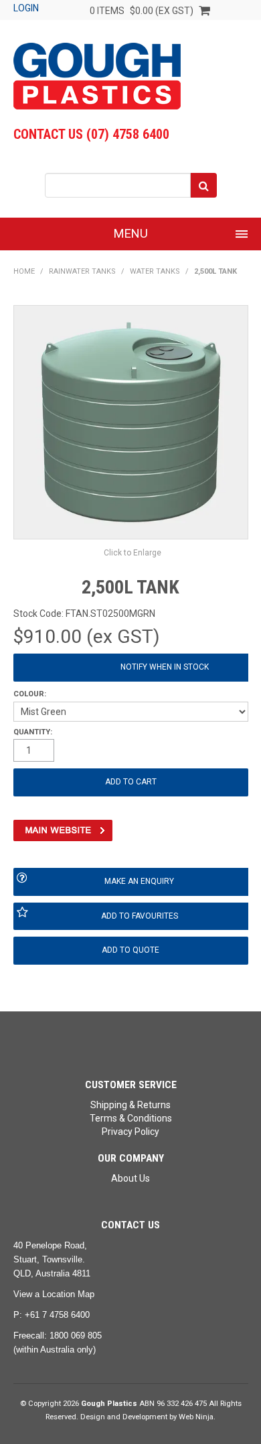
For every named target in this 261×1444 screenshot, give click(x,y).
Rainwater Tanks (82, 271)
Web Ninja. (197, 1417)
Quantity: (32, 732)
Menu (131, 233)
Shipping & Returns (130, 1105)
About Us (130, 1178)
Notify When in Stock (164, 667)
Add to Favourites (139, 916)
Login (26, 8)
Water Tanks (155, 271)
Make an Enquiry (139, 881)
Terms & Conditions (131, 1118)
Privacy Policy (130, 1131)
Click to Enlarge (132, 552)
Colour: (29, 694)
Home (24, 271)
